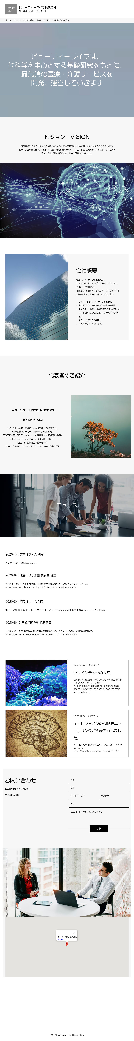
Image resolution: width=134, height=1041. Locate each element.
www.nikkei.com (21, 634)
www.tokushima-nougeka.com (28, 587)
